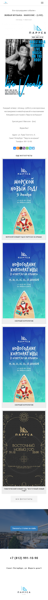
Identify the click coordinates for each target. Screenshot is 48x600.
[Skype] (30, 148)
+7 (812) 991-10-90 (24, 558)
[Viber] (24, 148)
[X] (21, 148)
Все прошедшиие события (23, 10)
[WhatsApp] (27, 148)
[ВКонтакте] (14, 148)
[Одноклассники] (17, 148)
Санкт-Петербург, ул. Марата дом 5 (24, 568)
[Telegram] (33, 148)
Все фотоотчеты (24, 499)
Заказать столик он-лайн (24, 528)
